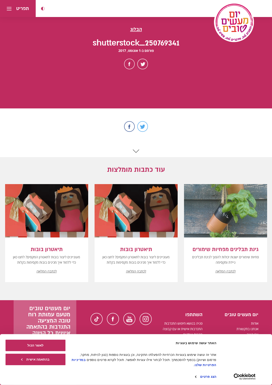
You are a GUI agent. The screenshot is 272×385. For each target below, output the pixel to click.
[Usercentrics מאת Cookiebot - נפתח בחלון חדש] (244, 377)
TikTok (97, 319)
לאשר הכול (35, 345)
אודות (254, 323)
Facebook (129, 64)
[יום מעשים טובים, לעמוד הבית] (234, 22)
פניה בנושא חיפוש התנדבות (183, 323)
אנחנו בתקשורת (247, 329)
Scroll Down (136, 151)
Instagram (146, 319)
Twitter (142, 64)
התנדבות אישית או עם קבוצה (183, 329)
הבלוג (136, 29)
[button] (43, 8)
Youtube (129, 319)
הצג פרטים (208, 376)
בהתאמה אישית (38, 359)
